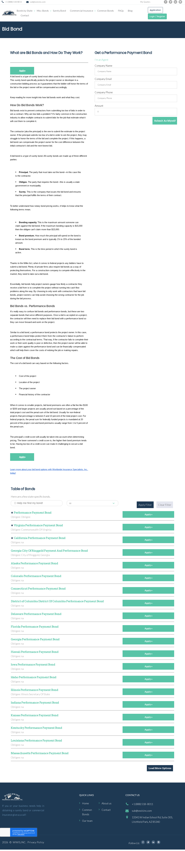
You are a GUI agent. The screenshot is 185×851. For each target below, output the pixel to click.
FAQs (121, 10)
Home (85, 803)
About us (106, 803)
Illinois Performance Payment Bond (34, 690)
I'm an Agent (101, 59)
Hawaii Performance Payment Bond (34, 652)
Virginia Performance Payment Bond (38, 525)
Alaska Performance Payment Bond (34, 563)
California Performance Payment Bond (39, 538)
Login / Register (157, 16)
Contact (25, 15)
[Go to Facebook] (165, 2)
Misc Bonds (43, 10)
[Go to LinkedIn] (175, 2)
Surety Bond (59, 10)
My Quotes (145, 2)
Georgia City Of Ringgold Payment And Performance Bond (49, 550)
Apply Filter (145, 504)
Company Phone (104, 92)
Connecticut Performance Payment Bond (38, 588)
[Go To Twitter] (148, 842)
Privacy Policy (35, 842)
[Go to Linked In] (153, 842)
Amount (99, 105)
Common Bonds (105, 10)
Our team (87, 820)
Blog (130, 10)
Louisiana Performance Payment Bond (36, 740)
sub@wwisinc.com (38, 2)
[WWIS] (9, 13)
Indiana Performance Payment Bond (35, 702)
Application (155, 10)
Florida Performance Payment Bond (35, 626)
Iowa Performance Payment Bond (33, 664)
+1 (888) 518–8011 (142, 804)
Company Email (103, 78)
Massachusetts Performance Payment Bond (40, 753)
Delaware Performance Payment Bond (36, 614)
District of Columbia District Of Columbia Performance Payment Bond (57, 601)
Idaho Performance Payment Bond (33, 677)
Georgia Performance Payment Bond (35, 639)
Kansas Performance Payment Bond (34, 715)
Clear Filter (164, 504)
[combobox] (92, 503)
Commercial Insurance (81, 10)
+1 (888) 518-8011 (13, 2)
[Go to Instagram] (180, 2)
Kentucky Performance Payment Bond (36, 727)
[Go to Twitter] (170, 2)
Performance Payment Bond (32, 512)
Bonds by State (25, 10)
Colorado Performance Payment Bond (36, 576)
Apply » (22, 70)
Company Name (103, 65)
